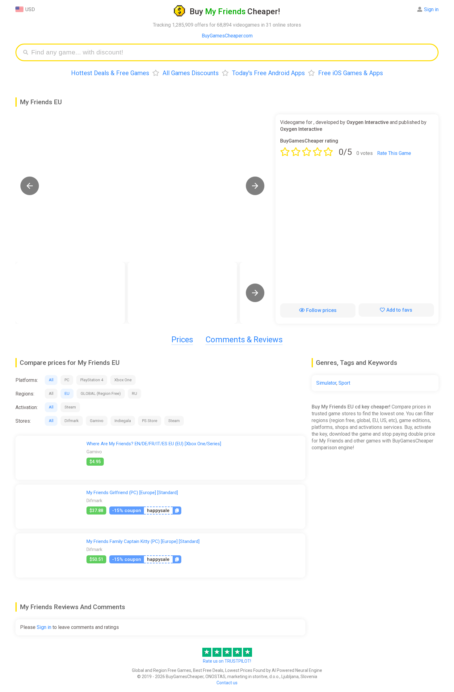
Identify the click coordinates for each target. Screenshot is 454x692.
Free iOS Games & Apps (350, 73)
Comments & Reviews (244, 339)
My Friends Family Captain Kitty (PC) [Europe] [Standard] (143, 541)
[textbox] (232, 52)
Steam (70, 407)
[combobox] (232, 52)
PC (67, 380)
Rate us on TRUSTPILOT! (227, 661)
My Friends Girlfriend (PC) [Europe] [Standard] (132, 492)
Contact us (227, 682)
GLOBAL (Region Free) (101, 393)
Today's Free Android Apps (268, 73)
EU (67, 393)
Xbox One (123, 380)
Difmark (72, 420)
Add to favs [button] (399, 310)
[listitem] (70, 293)
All (51, 380)
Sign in (431, 9)
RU (134, 393)
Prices (182, 339)
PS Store (149, 420)
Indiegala (123, 420)
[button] (29, 186)
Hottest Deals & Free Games (110, 73)
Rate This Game (394, 153)
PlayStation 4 (91, 380)
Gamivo (96, 420)
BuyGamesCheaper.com (227, 36)
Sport (344, 383)
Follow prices (321, 310)
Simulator (326, 383)
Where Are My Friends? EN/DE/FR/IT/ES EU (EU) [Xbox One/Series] (153, 443)
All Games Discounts (190, 73)
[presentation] (255, 293)
